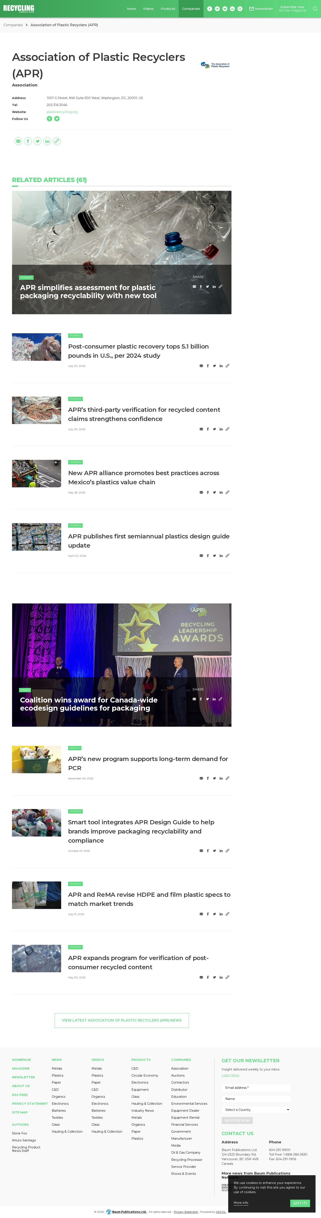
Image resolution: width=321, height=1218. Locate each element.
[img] (36, 347)
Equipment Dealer (185, 1110)
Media (176, 1145)
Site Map (20, 1112)
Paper (25, 690)
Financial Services (184, 1124)
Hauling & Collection (67, 1131)
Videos (148, 9)
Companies (191, 9)
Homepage (21, 1060)
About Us (21, 1086)
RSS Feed (20, 1095)
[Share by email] (18, 141)
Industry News (142, 1110)
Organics (58, 1096)
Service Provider (183, 1166)
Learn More (230, 1075)
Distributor (179, 1089)
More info (241, 1203)
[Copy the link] (57, 141)
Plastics (26, 277)
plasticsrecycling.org (62, 112)
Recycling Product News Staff (26, 1149)
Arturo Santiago (24, 1140)
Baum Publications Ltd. (129, 1212)
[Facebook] (49, 118)
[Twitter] (57, 118)
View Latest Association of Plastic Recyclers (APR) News (122, 1020)
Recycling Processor (186, 1159)
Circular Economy (144, 1075)
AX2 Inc (221, 1212)
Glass (56, 1124)
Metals (74, 748)
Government (181, 1131)
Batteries (59, 1110)
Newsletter (23, 1077)
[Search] (315, 8)
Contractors (180, 1082)
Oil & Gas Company (185, 1152)
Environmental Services (189, 1103)
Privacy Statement (30, 1103)
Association (179, 1068)
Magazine (20, 1068)
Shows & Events (183, 1173)
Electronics (60, 1103)
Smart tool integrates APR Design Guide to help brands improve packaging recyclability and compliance (141, 831)
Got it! (300, 1203)
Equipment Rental (185, 1117)
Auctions (178, 1075)
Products (168, 9)
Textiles (57, 1117)
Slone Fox (19, 1133)
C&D (55, 1089)
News (131, 9)
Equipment (140, 1089)
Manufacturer (181, 1138)
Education (179, 1096)
